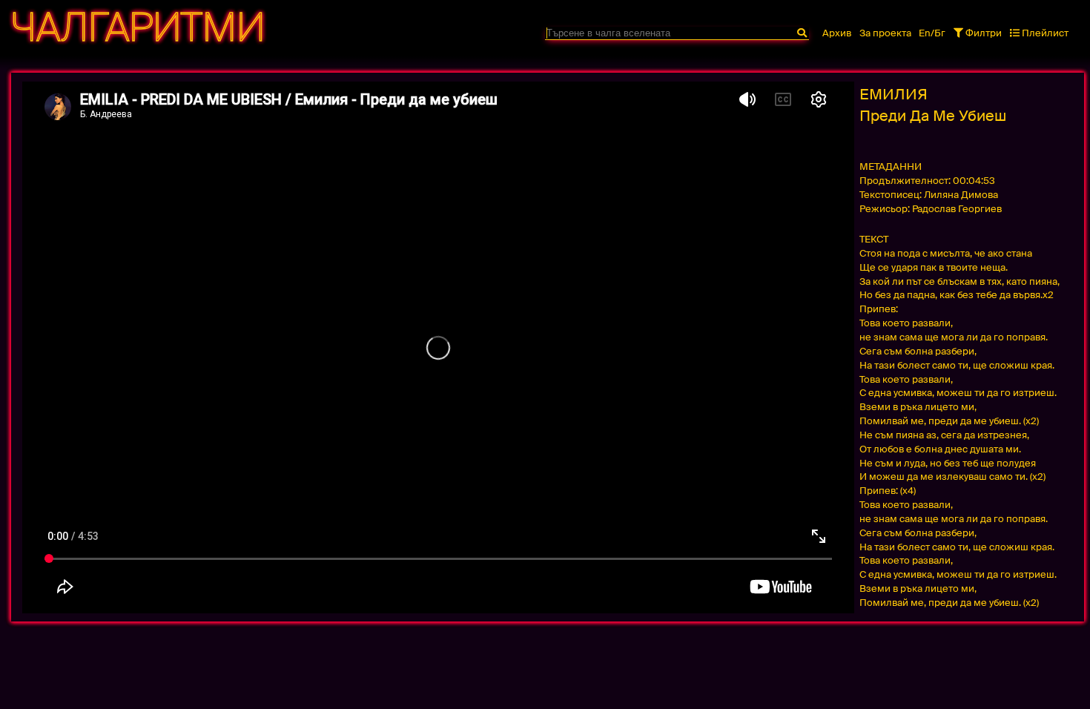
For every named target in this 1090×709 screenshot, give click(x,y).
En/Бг (932, 33)
